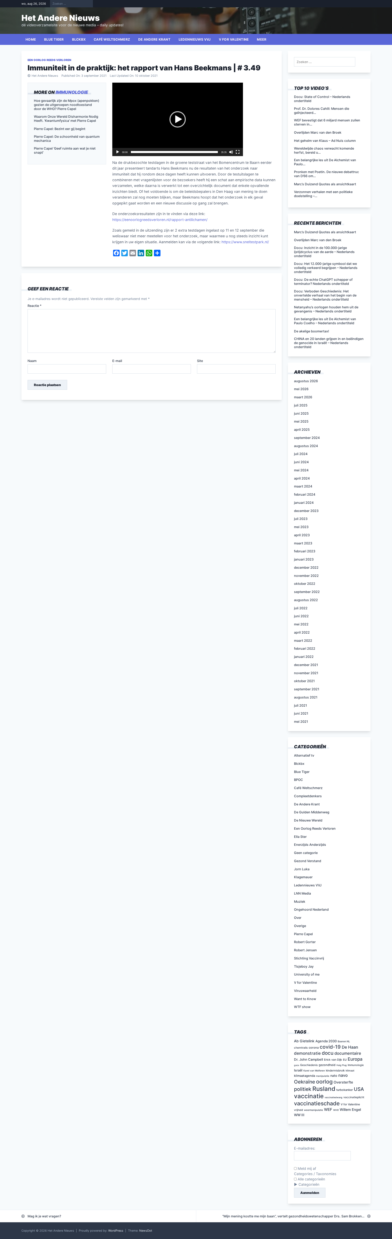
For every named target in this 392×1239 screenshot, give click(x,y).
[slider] (174, 152)
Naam (32, 361)
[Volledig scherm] (238, 152)
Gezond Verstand (307, 861)
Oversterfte (343, 1082)
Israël (298, 1070)
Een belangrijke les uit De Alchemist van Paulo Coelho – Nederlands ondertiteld (325, 321)
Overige (300, 926)
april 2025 (302, 429)
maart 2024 (303, 486)
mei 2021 (301, 721)
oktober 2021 (304, 681)
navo (343, 1075)
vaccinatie (309, 1096)
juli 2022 (300, 608)
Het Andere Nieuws (60, 18)
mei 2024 (301, 470)
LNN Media (302, 893)
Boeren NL (344, 1041)
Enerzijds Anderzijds (310, 845)
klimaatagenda (304, 1076)
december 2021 (306, 665)
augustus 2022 (306, 600)
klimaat (350, 1070)
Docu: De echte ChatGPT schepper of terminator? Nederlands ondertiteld (323, 282)
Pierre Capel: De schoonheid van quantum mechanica (67, 139)
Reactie (34, 306)
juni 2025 (301, 413)
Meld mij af (306, 1168)
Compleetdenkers (308, 796)
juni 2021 (301, 713)
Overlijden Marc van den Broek (317, 240)
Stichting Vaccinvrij (309, 958)
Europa (355, 1059)
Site (200, 361)
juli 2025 (300, 405)
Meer (261, 39)
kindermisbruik (335, 1070)
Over (297, 918)
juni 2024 (301, 462)
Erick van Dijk (333, 1059)
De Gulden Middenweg (311, 812)
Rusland (323, 1088)
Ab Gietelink (304, 1041)
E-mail (117, 361)
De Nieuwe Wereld (308, 820)
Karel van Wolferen (314, 1070)
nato (333, 1076)
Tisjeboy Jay (304, 966)
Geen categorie (306, 853)
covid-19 (330, 1047)
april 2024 (302, 478)
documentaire (347, 1053)
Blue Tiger (54, 39)
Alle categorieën (311, 1179)
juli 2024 (300, 454)
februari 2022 (304, 648)
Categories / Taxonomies (315, 1174)
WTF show (302, 1007)
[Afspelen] (118, 152)
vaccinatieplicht (353, 1097)
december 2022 (306, 567)
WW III (299, 1115)
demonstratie (307, 1053)
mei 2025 (301, 421)
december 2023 (306, 511)
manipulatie (322, 1076)
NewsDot (145, 1230)
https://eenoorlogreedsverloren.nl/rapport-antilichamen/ (159, 220)
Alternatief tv (304, 755)
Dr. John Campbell (308, 1059)
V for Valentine (234, 39)
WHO (336, 1110)
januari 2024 (304, 503)
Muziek (299, 901)
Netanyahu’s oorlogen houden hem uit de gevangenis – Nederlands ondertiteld (326, 309)
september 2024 (307, 438)
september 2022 (307, 592)
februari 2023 (304, 551)
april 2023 (302, 535)
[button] (177, 119)
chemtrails (301, 1047)
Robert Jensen (305, 950)
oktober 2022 (304, 584)
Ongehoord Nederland (311, 909)
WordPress (115, 1230)
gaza (296, 1065)
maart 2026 (303, 397)
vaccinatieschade (317, 1103)
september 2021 (306, 689)
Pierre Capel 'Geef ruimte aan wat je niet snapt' (65, 151)
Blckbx (79, 39)
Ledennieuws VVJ (195, 39)
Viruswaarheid (305, 991)
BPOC (298, 780)
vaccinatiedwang (333, 1097)
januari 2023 (304, 559)
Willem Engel (350, 1109)
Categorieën (308, 1184)
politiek (302, 1089)
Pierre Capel (303, 934)
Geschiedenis (309, 1065)
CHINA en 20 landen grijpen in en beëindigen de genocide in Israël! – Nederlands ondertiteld (329, 343)
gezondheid (327, 1065)
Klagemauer (303, 877)
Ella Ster (300, 837)
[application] (177, 119)
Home (31, 39)
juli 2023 (300, 519)
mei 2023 (301, 527)
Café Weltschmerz (112, 39)
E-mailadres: (304, 1148)
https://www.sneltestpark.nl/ (245, 242)
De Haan (350, 1047)
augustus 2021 (305, 697)
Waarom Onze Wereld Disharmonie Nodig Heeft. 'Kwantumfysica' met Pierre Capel (66, 119)
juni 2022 (301, 616)
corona (314, 1047)
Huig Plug (341, 1065)
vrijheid (298, 1109)
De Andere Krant (154, 39)
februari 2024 (304, 494)
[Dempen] (231, 152)
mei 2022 (301, 624)
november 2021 (306, 673)
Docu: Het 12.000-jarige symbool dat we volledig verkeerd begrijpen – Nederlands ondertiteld (325, 268)
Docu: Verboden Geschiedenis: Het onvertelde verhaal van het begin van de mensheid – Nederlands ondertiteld (325, 295)
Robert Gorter (305, 942)
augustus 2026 (306, 381)
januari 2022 (304, 657)
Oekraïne (304, 1082)
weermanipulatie (313, 1110)
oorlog (324, 1081)
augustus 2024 (306, 446)
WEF (328, 1109)
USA (359, 1089)
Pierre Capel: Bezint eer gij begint (59, 129)
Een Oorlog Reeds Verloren (49, 60)
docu (327, 1053)
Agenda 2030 (326, 1041)
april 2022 (302, 632)
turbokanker (344, 1089)
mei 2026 (301, 389)
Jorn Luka (302, 869)
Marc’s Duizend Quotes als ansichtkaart (325, 232)
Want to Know (305, 999)
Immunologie (72, 92)
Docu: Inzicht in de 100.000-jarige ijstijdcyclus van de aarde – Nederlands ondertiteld (324, 252)
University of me (307, 974)
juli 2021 (300, 705)
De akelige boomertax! (311, 331)
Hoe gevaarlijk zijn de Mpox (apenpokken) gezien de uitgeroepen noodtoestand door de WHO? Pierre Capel (66, 105)
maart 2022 (303, 640)
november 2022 (306, 576)
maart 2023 (303, 543)
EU (345, 1059)
